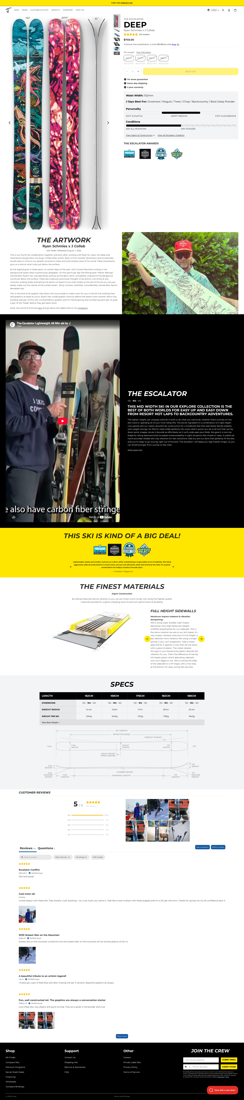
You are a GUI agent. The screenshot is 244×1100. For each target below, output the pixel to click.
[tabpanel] (122, 948)
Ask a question (202, 847)
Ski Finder (11, 1057)
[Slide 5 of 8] (117, 44)
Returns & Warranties (75, 1067)
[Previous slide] (9, 123)
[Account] (229, 10)
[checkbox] (98, 857)
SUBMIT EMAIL (229, 1059)
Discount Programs (15, 1067)
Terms (227, 1077)
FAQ (67, 1072)
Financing (11, 1077)
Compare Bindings (15, 1086)
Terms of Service (131, 1072)
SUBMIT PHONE (229, 1066)
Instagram (83, 308)
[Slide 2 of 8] (117, 30)
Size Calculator (143, 52)
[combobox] (187, 1066)
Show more (122, 1036)
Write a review (218, 847)
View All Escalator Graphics (171, 135)
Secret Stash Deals (15, 1072)
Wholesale (11, 1081)
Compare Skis (12, 1062)
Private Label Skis (132, 1062)
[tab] (46, 848)
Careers (127, 1057)
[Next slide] (109, 123)
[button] (88, 815)
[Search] (223, 10)
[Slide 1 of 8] (117, 21)
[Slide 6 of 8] (117, 48)
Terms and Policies (122, 1096)
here (40, 308)
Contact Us (70, 1057)
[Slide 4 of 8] (117, 39)
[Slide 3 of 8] (117, 35)
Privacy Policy (130, 1067)
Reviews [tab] (28, 848)
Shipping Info (71, 1062)
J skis (14, 1096)
